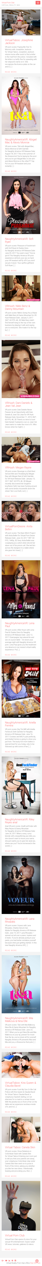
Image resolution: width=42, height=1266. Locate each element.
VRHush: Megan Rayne (18, 467)
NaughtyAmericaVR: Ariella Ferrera (20, 724)
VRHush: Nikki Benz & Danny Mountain (17, 307)
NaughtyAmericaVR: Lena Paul (19, 625)
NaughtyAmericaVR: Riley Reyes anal (19, 821)
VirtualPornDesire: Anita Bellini (18, 528)
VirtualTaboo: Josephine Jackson (19, 42)
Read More (11, 72)
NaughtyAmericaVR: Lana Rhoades (19, 920)
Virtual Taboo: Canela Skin (20, 1147)
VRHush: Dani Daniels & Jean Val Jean (18, 404)
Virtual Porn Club (15, 1235)
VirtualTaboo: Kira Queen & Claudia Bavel (20, 1084)
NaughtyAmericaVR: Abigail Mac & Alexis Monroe (21, 141)
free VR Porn (35, 1263)
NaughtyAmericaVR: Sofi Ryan (19, 240)
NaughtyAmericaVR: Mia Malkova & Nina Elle (19, 1020)
